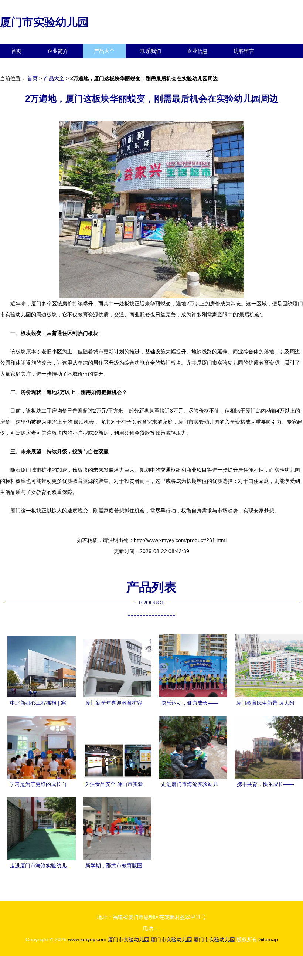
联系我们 (150, 51)
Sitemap (268, 939)
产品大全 (104, 51)
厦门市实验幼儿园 (44, 22)
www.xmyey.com (87, 939)
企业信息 (197, 51)
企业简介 (57, 51)
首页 (16, 51)
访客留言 (244, 51)
